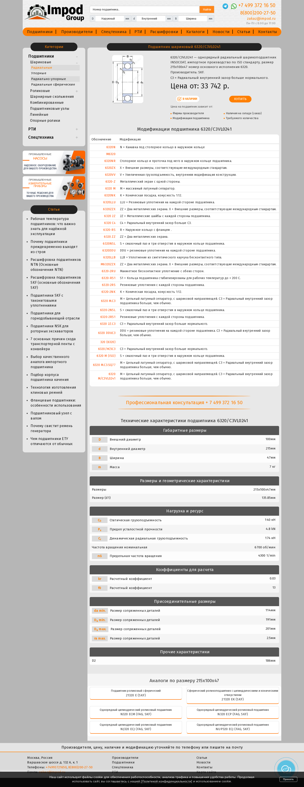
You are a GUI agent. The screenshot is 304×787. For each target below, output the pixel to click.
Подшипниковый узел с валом (51, 415)
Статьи (243, 31)
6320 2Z (109, 216)
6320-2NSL (108, 310)
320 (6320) (108, 342)
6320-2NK (108, 292)
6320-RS (109, 230)
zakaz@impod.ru (261, 18)
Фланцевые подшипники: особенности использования (55, 402)
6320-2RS (109, 285)
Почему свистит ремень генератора (51, 428)
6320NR (110, 161)
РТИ (138, 31)
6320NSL (109, 244)
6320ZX (110, 168)
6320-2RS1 (108, 317)
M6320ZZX (108, 264)
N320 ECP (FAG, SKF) (232, 714)
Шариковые (40, 62)
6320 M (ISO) (106, 356)
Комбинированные (47, 102)
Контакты (267, 31)
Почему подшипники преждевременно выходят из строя (53, 247)
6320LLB (109, 257)
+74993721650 (56, 767)
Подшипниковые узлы (49, 108)
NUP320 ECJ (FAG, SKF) (233, 729)
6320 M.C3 (108, 301)
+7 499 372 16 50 (257, 5)
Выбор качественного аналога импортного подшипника (49, 362)
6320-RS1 (109, 278)
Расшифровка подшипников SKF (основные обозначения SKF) (55, 282)
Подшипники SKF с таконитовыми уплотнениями (46, 300)
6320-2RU (109, 271)
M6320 (111, 154)
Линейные (39, 114)
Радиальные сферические (53, 84)
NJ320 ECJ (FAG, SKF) (135, 729)
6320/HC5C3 (107, 349)
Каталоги (195, 31)
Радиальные (41, 68)
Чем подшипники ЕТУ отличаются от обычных (51, 441)
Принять (288, 779)
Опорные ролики (45, 120)
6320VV (110, 175)
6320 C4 (109, 223)
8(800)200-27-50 (258, 13)
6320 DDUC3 (107, 333)
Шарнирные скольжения (52, 96)
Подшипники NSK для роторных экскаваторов (51, 328)
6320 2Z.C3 (108, 324)
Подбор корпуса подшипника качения (49, 377)
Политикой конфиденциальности (166, 781)
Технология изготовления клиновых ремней (53, 390)
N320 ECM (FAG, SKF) (136, 714)
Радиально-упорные (48, 79)
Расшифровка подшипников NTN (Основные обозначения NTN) (55, 265)
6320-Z (110, 182)
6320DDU (108, 250)
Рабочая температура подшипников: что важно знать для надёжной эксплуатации (52, 226)
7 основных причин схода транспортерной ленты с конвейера (53, 344)
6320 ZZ (109, 237)
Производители (77, 31)
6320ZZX (109, 209)
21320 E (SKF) (136, 695)
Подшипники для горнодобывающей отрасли (55, 315)
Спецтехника (114, 31)
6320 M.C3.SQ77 (104, 365)
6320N (111, 147)
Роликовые (40, 91)
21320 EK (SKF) (233, 699)
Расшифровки (164, 31)
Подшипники (40, 31)
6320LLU (109, 202)
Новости (221, 31)
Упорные (38, 73)
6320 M (110, 188)
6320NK (110, 195)
